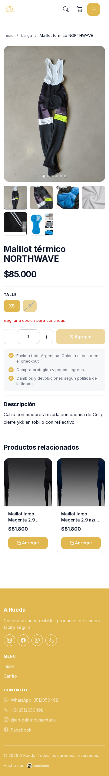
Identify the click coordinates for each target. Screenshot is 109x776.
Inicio (9, 35)
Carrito (10, 676)
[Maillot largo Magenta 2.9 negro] (28, 482)
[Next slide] (95, 114)
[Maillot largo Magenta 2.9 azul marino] (81, 482)
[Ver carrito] (79, 9)
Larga (26, 35)
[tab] (43, 176)
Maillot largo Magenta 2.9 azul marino (79, 517)
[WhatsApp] (37, 640)
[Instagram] (9, 640)
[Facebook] (23, 640)
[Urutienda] (38, 765)
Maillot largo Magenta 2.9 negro (21, 517)
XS (12, 305)
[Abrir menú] (93, 9)
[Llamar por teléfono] (51, 640)
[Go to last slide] (14, 114)
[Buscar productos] (65, 9)
